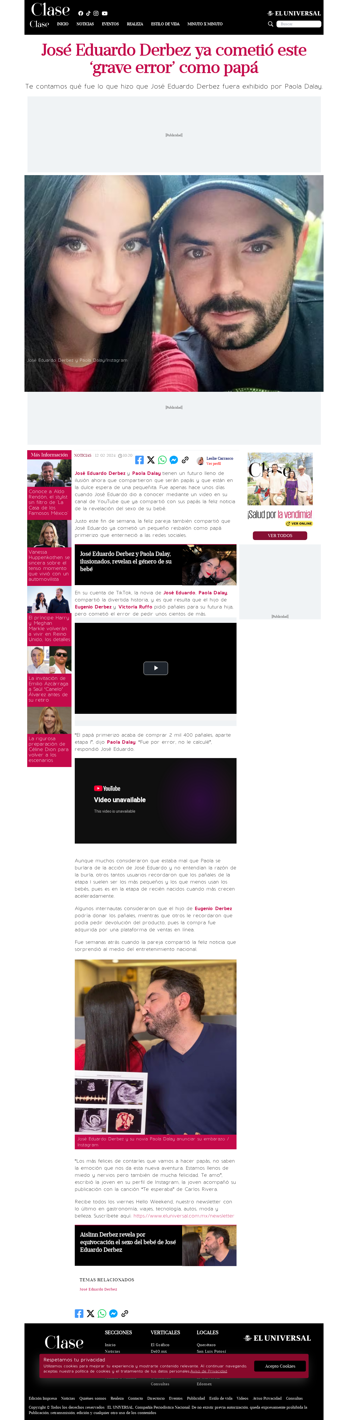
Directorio (156, 1398)
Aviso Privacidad (267, 1398)
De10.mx (159, 1351)
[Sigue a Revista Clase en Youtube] (106, 13)
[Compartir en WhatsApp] (162, 460)
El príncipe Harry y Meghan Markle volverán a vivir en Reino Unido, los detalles (49, 628)
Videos (242, 1398)
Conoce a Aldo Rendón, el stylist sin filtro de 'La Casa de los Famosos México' (48, 502)
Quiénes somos (92, 1398)
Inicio (63, 24)
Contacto (135, 1398)
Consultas (160, 1384)
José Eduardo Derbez (98, 1289)
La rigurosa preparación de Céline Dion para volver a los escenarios (49, 749)
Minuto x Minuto (205, 24)
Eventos (110, 24)
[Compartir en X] (151, 460)
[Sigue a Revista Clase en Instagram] (97, 13)
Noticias (85, 24)
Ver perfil (214, 464)
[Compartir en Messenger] (173, 460)
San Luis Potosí (211, 1351)
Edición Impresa (43, 1398)
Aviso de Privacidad (208, 1371)
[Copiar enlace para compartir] (185, 460)
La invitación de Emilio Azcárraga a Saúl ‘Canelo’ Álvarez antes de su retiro (48, 689)
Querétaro (206, 1345)
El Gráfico (160, 1345)
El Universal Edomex (208, 1380)
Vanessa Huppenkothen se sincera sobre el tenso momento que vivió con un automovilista (49, 565)
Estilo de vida (165, 24)
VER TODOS (280, 535)
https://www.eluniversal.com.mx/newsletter (184, 1216)
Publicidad (196, 1398)
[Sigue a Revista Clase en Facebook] (82, 13)
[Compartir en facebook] (139, 460)
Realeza (135, 24)
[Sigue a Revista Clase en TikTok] (90, 13)
